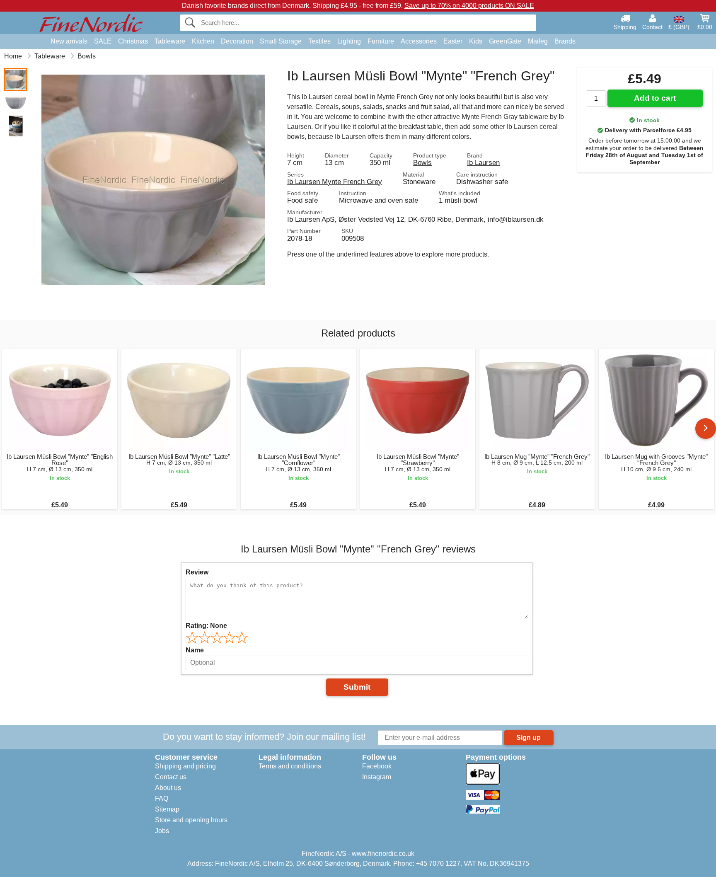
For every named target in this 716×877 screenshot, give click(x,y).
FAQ (161, 798)
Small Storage (281, 41)
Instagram (376, 776)
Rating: (206, 625)
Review (197, 572)
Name (195, 650)
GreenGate (505, 41)
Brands (565, 41)
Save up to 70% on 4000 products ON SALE (469, 5)
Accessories (419, 41)
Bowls (422, 162)
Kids (475, 41)
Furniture (381, 41)
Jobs (162, 830)
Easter (452, 41)
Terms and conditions (290, 766)
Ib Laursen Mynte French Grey (334, 181)
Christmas (133, 41)
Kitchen (203, 41)
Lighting (349, 41)
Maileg (538, 41)
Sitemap (167, 809)
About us (168, 787)
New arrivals (69, 41)
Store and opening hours (191, 820)
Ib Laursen (483, 162)
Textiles (319, 41)
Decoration (237, 41)
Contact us (170, 776)
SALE (102, 41)
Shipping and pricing (185, 766)
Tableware (170, 41)
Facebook (377, 766)
